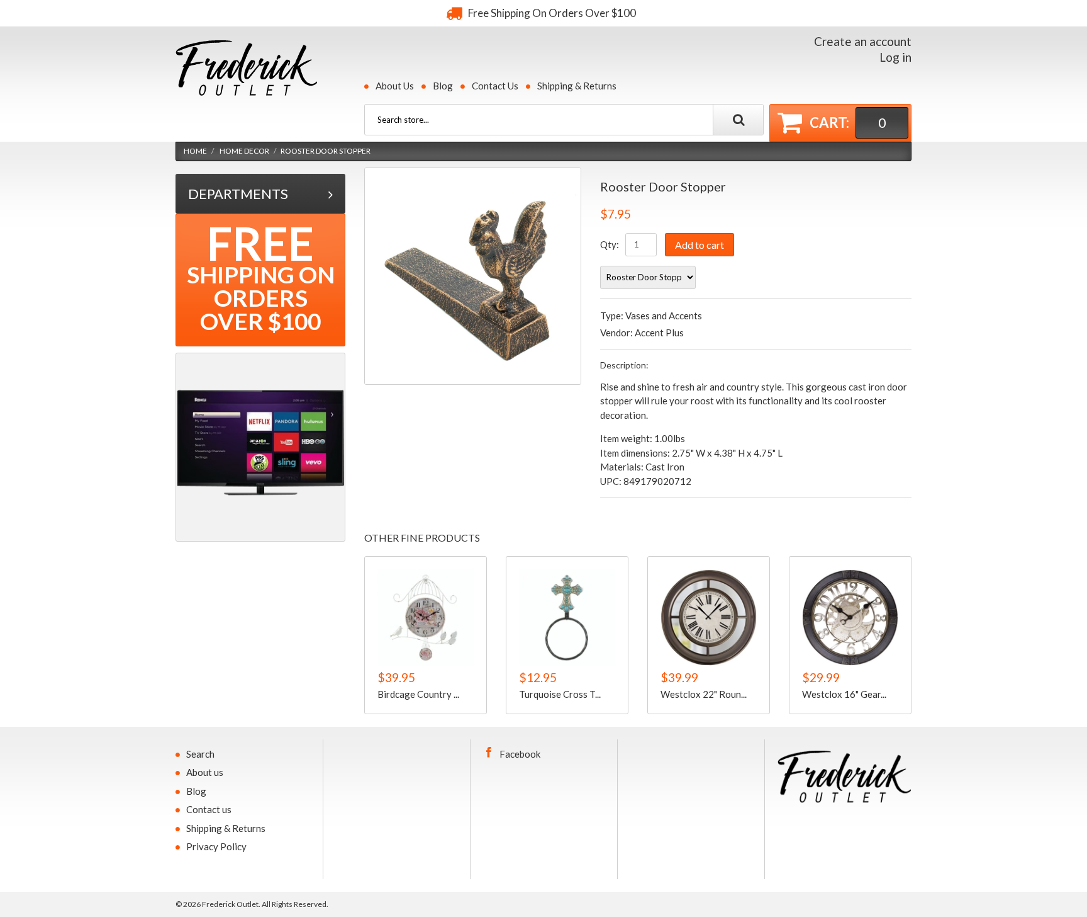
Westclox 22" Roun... (704, 693)
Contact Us (495, 85)
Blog (443, 85)
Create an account (862, 41)
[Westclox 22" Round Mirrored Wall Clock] (709, 617)
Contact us (208, 809)
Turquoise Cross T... (560, 693)
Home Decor (244, 151)
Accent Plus (659, 332)
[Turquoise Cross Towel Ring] (567, 617)
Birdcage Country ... (418, 693)
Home (195, 151)
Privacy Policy (216, 846)
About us (204, 772)
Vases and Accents (663, 315)
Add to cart (699, 245)
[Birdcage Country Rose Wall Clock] (425, 617)
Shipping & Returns (576, 85)
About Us (395, 85)
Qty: (609, 244)
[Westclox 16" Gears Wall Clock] (850, 617)
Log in (895, 57)
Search (200, 754)
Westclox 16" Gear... (844, 693)
